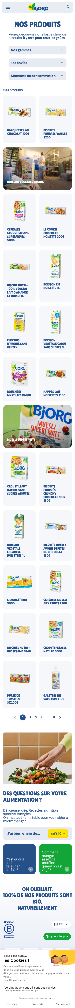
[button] (23, 717)
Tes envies (19, 63)
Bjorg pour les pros (57, 936)
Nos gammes (21, 50)
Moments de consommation (33, 76)
